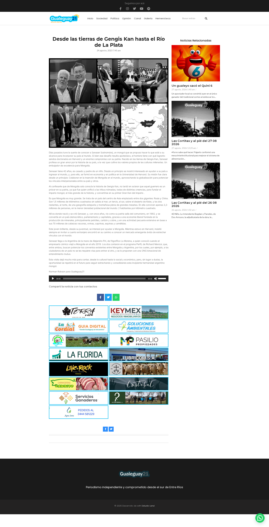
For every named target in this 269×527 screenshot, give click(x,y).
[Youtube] (141, 9)
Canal (137, 18)
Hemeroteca (163, 18)
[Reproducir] (52, 278)
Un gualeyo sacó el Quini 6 (192, 85)
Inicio (90, 18)
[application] (108, 278)
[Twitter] (134, 9)
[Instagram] (127, 9)
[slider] (162, 278)
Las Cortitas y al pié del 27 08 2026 (194, 142)
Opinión (126, 18)
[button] (260, 518)
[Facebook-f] (120, 9)
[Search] (206, 18)
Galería (148, 18)
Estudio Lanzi (148, 505)
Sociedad (101, 18)
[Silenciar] (155, 278)
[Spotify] (148, 9)
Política (115, 18)
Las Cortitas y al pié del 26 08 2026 (194, 204)
